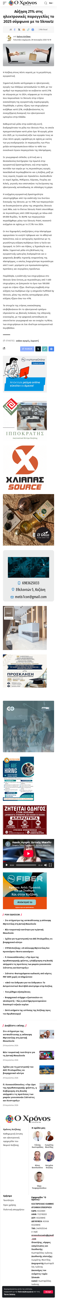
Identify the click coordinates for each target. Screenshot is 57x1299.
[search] (46, 3)
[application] (28, 853)
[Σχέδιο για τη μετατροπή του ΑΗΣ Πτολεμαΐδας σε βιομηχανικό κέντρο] (46, 1069)
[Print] (33, 29)
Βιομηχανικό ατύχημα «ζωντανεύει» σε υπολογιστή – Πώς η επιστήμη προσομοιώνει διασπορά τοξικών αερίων (24, 1001)
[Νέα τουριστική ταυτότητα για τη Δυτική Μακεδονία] (46, 1055)
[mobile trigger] (5, 3)
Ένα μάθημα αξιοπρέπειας (18, 992)
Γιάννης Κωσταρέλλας (37, 1146)
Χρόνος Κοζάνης (24, 37)
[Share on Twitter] (19, 29)
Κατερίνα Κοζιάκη (49, 1166)
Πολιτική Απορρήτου (25, 1292)
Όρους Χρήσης (9, 1294)
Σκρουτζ (35, 341)
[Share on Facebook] (15, 29)
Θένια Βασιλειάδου (37, 1166)
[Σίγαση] (45, 865)
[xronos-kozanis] (23, 3)
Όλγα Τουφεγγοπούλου (39, 1187)
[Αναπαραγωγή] (6, 865)
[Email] (24, 29)
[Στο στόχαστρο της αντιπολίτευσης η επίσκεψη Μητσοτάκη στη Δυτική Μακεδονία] (46, 1034)
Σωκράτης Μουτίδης (49, 1146)
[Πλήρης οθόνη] (50, 865)
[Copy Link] (28, 29)
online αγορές (23, 341)
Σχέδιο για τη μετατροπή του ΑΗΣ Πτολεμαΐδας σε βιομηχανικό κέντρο (18, 1070)
